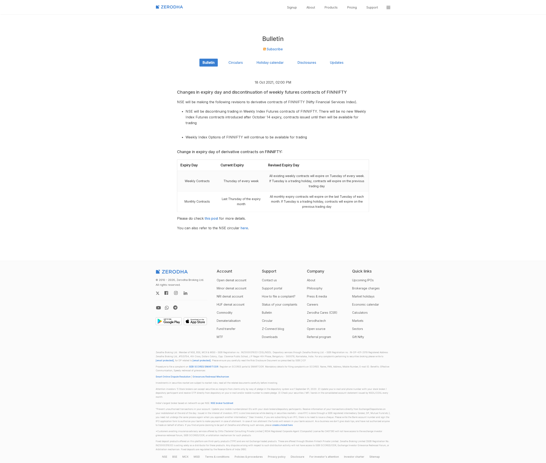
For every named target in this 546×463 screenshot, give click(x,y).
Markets (357, 320)
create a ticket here (282, 425)
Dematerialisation (229, 320)
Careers (312, 304)
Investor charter (354, 456)
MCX (185, 456)
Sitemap (374, 456)
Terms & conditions (217, 456)
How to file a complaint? (278, 296)
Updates (336, 62)
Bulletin (209, 62)
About (310, 7)
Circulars (235, 62)
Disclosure (297, 456)
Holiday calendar (270, 62)
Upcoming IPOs (363, 280)
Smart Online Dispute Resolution (173, 376)
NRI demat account (230, 296)
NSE (164, 456)
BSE (174, 456)
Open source (316, 329)
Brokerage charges (366, 288)
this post (211, 218)
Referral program (319, 337)
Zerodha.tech (316, 320)
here (244, 228)
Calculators (360, 312)
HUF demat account (230, 304)
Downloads (270, 337)
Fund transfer (226, 329)
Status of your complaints (279, 304)
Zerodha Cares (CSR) (322, 312)
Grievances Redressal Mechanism (211, 376)
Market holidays (363, 296)
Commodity (224, 312)
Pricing (352, 7)
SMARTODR (211, 366)
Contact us (269, 280)
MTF (220, 337)
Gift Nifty (358, 337)
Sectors (357, 329)
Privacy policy (277, 456)
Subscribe (274, 49)
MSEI (197, 456)
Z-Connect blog (273, 329)
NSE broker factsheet (222, 403)
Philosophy (314, 288)
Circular (267, 320)
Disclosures (307, 62)
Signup (292, 7)
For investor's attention (324, 456)
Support (372, 7)
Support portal (272, 288)
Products (331, 7)
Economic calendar (365, 304)
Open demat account (231, 280)
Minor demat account (231, 288)
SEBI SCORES (196, 366)
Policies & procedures (249, 456)
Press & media (317, 296)
